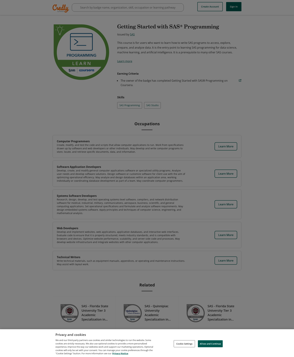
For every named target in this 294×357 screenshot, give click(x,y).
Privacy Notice (120, 353)
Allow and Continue (210, 343)
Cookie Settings (184, 343)
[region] (147, 343)
